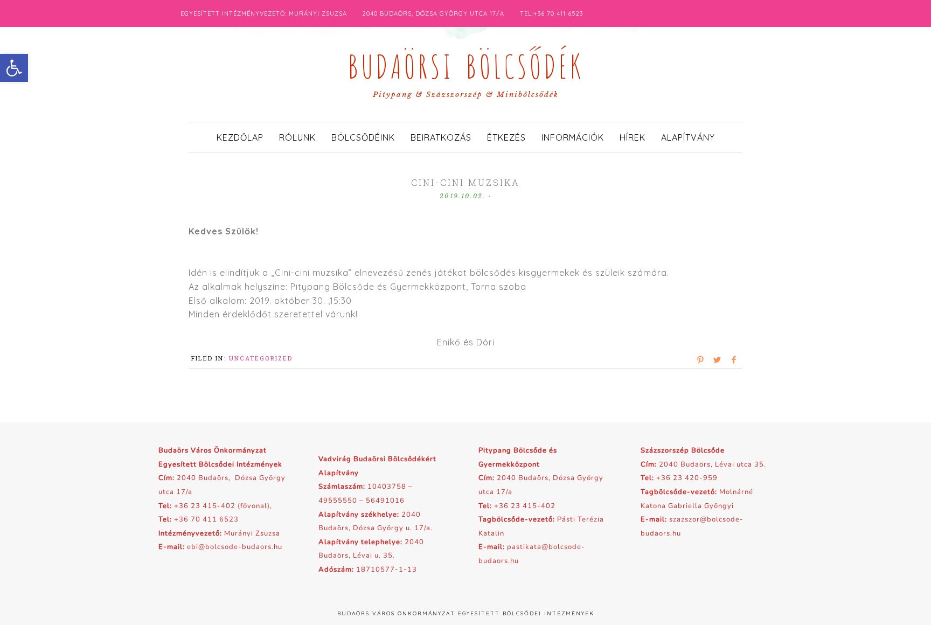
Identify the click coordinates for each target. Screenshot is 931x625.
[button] (14, 68)
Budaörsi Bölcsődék (465, 63)
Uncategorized (261, 358)
